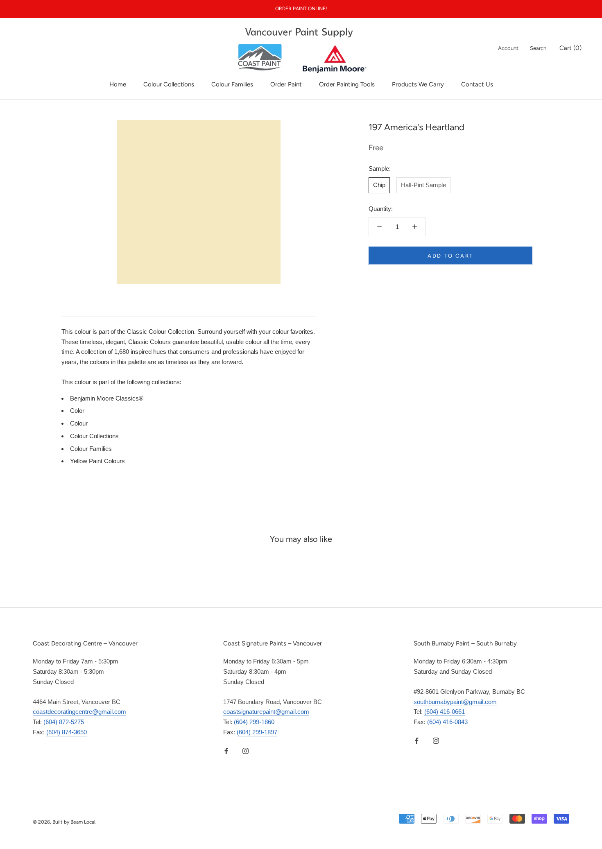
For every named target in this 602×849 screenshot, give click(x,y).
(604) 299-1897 (257, 732)
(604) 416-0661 (444, 711)
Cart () (570, 48)
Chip (379, 184)
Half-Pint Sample (423, 184)
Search (538, 48)
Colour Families (232, 84)
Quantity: (381, 208)
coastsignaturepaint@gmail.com (266, 711)
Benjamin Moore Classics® (106, 398)
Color (77, 410)
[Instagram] (245, 751)
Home (117, 84)
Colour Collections (168, 84)
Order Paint (286, 84)
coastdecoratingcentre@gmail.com (79, 711)
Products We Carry (418, 84)
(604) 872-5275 (63, 721)
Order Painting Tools (347, 84)
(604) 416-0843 (447, 721)
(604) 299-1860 (254, 721)
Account (508, 48)
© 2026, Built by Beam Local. (65, 822)
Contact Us (477, 84)
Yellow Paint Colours (97, 460)
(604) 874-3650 (66, 732)
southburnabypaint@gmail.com (455, 701)
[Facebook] (226, 751)
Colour (79, 423)
